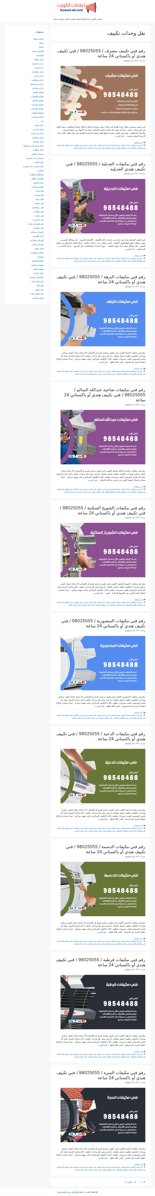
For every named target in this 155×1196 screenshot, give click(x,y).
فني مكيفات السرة (138, 1170)
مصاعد (41, 256)
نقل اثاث (40, 285)
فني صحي (39, 215)
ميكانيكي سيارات (36, 277)
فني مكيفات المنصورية (137, 718)
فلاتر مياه (40, 199)
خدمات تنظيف (37, 154)
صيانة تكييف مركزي (113, 145)
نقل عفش (39, 289)
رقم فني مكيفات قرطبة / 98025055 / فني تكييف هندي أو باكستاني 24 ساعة (100, 962)
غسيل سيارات (37, 186)
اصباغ (41, 47)
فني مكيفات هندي (107, 148)
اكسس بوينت (38, 51)
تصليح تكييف (38, 92)
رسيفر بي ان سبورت (35, 158)
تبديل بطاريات (37, 71)
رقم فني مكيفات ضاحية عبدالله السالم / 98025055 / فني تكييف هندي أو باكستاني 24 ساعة (104, 394)
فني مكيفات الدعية (138, 831)
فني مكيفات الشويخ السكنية (135, 605)
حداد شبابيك (38, 141)
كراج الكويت (38, 236)
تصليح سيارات (37, 104)
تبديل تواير (39, 75)
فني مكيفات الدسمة (138, 944)
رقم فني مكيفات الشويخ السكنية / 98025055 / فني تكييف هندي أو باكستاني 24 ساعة (102, 510)
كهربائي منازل (38, 244)
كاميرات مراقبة (37, 232)
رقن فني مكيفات (136, 145)
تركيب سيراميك (37, 84)
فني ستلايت (39, 211)
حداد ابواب (39, 125)
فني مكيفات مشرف (122, 148)
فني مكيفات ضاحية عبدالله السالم (117, 492)
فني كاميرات (38, 219)
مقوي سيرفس (37, 265)
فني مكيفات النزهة (138, 374)
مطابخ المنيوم (38, 260)
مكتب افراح (39, 273)
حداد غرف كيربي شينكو (33, 145)
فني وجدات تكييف (93, 148)
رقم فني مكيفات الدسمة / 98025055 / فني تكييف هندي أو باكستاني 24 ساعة (105, 849)
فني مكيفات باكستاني (137, 148)
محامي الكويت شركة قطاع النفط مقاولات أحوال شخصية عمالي (77, 19)
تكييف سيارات (37, 117)
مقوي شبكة (39, 269)
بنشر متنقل (39, 59)
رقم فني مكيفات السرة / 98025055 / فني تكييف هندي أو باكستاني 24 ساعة (100, 1075)
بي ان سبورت (38, 63)
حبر (42, 121)
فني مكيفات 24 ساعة (65, 145)
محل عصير (39, 248)
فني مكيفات (138, 142)
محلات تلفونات (37, 252)
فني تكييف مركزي (89, 145)
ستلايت (40, 170)
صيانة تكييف (125, 145)
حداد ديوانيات (38, 137)
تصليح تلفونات (37, 96)
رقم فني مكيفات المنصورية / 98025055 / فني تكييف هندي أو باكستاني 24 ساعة (103, 623)
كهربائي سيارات (37, 240)
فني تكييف (101, 145)
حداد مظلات (38, 149)
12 (134, 1182)
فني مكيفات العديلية (138, 261)
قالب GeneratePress (66, 1192)
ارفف (41, 43)
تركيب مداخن (38, 88)
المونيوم (40, 55)
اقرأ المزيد (119, 136)
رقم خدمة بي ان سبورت (33, 166)
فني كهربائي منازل (36, 223)
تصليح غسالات (37, 112)
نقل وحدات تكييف (80, 148)
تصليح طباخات (37, 108)
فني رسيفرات (38, 207)
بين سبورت (39, 67)
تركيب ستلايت (37, 80)
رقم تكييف (39, 162)
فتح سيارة (39, 195)
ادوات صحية (38, 38)
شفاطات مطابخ (37, 174)
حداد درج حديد (37, 133)
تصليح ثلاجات (38, 100)
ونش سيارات (38, 297)
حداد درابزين (38, 129)
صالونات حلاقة (37, 178)
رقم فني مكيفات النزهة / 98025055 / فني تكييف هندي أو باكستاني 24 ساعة (101, 279)
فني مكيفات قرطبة (122, 1056)
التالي (128, 1182)
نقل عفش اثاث (37, 293)
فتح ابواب (39, 191)
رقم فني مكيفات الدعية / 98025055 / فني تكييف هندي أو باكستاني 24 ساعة (100, 736)
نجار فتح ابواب (37, 281)
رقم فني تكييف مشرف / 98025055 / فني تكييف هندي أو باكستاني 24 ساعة (101, 53)
